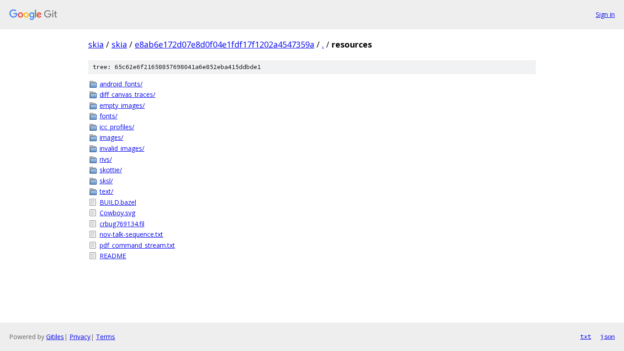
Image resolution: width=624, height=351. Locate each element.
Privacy (79, 336)
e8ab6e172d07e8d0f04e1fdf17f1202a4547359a (224, 44)
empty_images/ (122, 105)
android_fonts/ (121, 84)
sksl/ (106, 180)
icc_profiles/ (117, 126)
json (607, 336)
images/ (111, 137)
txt (585, 336)
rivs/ (106, 159)
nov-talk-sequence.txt (131, 234)
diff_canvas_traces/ (127, 94)
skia (96, 44)
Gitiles (55, 336)
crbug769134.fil (122, 223)
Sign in (605, 14)
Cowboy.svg (117, 212)
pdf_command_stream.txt (137, 245)
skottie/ (111, 169)
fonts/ (108, 116)
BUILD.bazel (118, 202)
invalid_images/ (122, 148)
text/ (106, 191)
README (113, 255)
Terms (105, 336)
